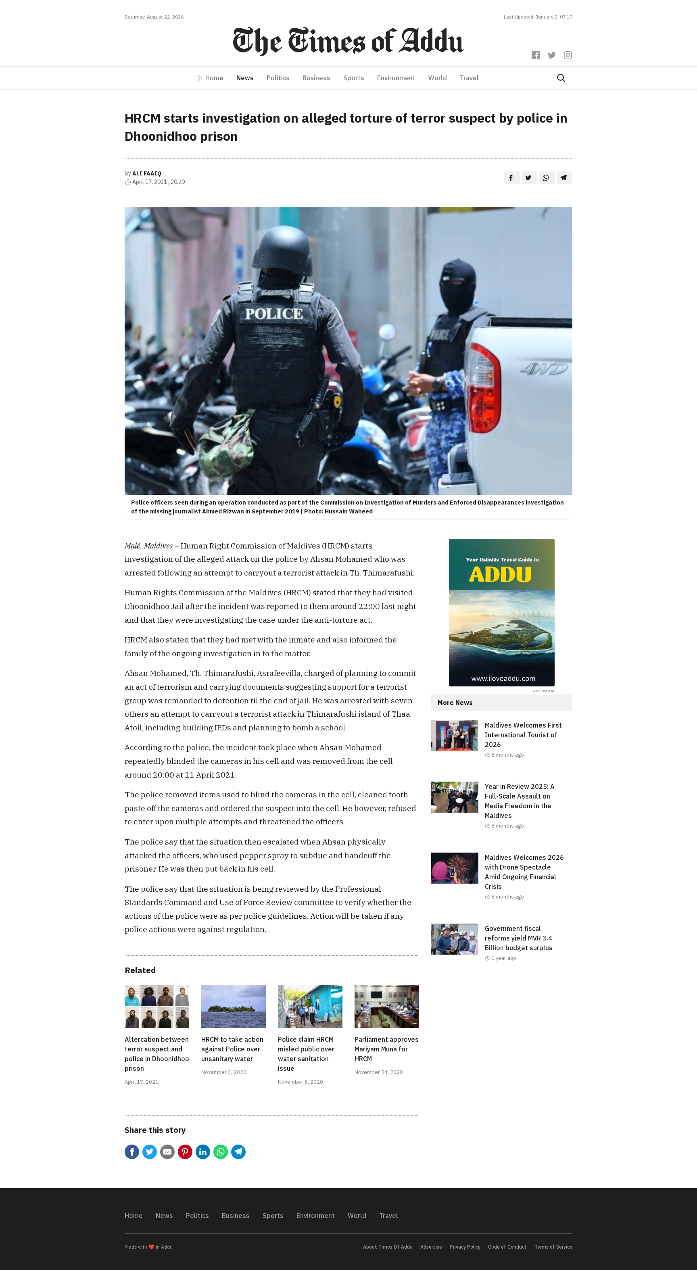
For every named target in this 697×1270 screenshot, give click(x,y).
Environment (396, 78)
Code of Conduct (507, 1247)
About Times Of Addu (388, 1247)
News (245, 78)
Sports (353, 78)
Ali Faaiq (146, 173)
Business (316, 78)
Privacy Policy (465, 1247)
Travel (469, 78)
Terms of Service (553, 1247)
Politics (278, 78)
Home (214, 78)
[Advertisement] (501, 1051)
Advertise (431, 1247)
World (437, 78)
